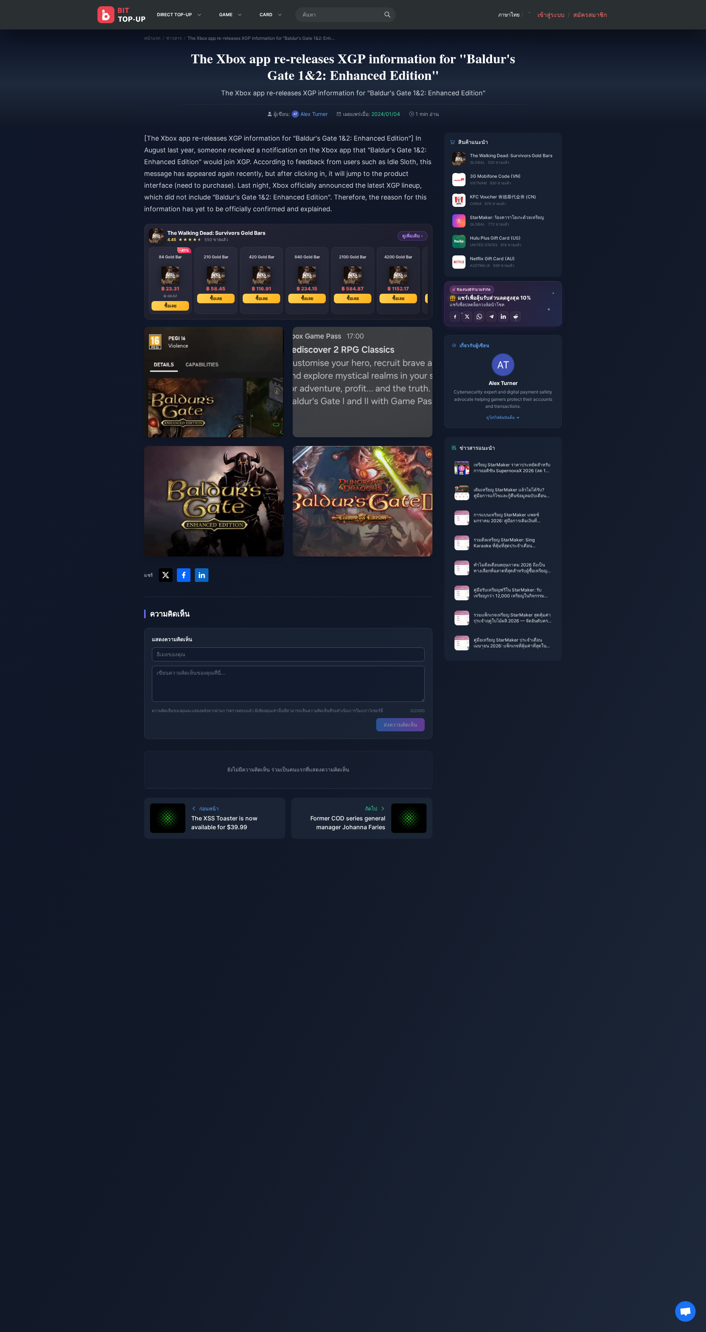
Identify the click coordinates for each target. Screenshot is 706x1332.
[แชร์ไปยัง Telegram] (491, 316)
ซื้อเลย (170, 305)
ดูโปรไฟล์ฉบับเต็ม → (503, 417)
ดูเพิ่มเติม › (412, 236)
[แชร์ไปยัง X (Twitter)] (467, 316)
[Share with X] (165, 575)
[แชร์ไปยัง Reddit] (515, 316)
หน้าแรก (152, 38)
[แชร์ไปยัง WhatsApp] (479, 316)
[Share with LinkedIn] (201, 575)
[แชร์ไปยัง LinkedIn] (503, 316)
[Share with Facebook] (183, 575)
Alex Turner (503, 383)
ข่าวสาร (174, 38)
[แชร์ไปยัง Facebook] (455, 316)
